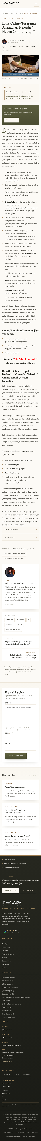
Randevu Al (11, 120)
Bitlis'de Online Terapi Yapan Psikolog (14, 554)
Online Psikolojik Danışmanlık (11, 1004)
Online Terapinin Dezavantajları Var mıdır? (18, 92)
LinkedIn (9, 624)
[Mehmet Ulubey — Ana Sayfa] (10, 4)
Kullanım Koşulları (8, 1133)
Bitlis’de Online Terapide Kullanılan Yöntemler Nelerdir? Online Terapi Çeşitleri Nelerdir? (19, 97)
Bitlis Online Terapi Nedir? (25, 359)
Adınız (7, 734)
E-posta (19, 624)
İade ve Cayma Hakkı (29, 1137)
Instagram (7, 1075)
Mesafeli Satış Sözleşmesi (13, 1137)
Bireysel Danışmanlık (20, 530)
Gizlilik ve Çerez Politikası (23, 1133)
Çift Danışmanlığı (20, 537)
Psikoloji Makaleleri (16, 13)
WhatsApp (9, 620)
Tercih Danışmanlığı (8, 1014)
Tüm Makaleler (32, 776)
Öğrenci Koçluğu (7, 1007)
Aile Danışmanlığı (7, 981)
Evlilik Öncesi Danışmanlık (10, 987)
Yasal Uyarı (35, 1133)
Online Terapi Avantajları (31, 13)
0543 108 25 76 (28, 890)
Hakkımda (5, 951)
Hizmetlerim (6, 947)
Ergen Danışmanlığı (8, 994)
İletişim (4, 968)
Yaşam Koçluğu (7, 1011)
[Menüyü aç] (36, 4)
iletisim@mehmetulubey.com (11, 1045)
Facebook (20, 620)
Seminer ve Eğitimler (8, 1017)
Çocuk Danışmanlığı (8, 991)
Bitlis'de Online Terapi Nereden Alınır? (23, 549)
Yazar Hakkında (11, 605)
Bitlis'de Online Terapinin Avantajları (14, 558)
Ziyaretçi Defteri (7, 961)
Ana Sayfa (5, 13)
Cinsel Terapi (6, 1001)
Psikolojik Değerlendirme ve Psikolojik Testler (16, 997)
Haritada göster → (7, 1061)
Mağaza (4, 958)
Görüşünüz (8, 703)
